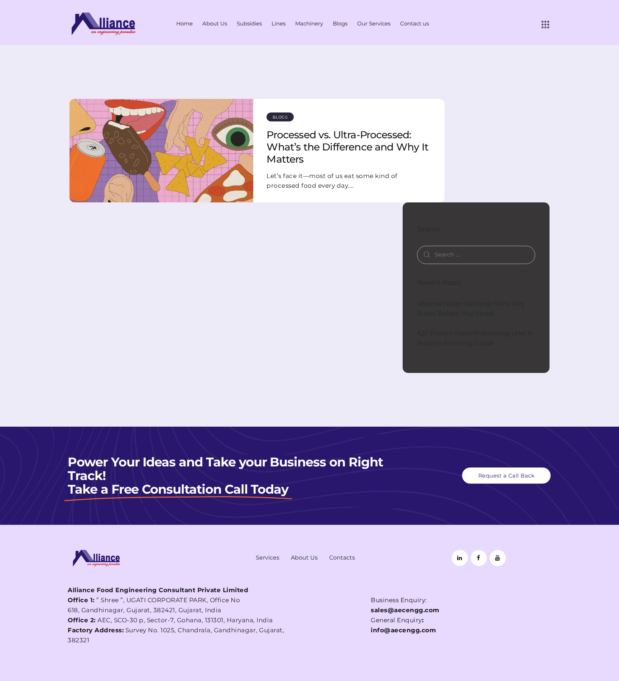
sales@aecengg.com (405, 610)
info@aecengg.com (403, 630)
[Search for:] (476, 254)
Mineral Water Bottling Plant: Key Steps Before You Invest (471, 308)
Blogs (280, 117)
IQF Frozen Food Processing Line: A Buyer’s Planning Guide (475, 337)
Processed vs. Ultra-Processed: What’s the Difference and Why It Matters (347, 147)
